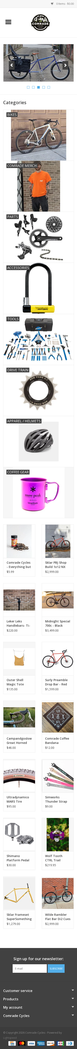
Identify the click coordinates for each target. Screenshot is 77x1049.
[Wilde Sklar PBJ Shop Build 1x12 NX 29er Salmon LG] (58, 541)
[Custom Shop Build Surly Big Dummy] (38, 63)
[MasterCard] (21, 1043)
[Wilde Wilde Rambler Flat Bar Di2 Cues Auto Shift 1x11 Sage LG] (58, 893)
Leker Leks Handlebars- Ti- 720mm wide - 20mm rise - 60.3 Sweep (19, 623)
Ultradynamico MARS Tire (18, 799)
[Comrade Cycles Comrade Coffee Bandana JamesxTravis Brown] (58, 717)
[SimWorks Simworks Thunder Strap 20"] (58, 776)
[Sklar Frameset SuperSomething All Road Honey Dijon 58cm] (19, 893)
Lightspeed (10, 1038)
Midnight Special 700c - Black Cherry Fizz (57, 623)
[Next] (65, 65)
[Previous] (12, 65)
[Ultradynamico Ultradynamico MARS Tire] (19, 776)
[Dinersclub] (69, 1043)
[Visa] (31, 1043)
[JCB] (60, 1043)
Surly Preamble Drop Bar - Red (56, 682)
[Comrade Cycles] (47, 22)
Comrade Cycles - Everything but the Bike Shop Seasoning (19, 564)
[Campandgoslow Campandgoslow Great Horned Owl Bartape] (19, 717)
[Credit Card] (11, 1043)
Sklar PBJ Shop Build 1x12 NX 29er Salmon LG (56, 564)
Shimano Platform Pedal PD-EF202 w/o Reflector (18, 858)
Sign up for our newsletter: (38, 959)
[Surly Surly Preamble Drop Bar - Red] (58, 658)
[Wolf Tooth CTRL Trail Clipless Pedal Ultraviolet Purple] (58, 834)
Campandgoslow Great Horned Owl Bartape (19, 740)
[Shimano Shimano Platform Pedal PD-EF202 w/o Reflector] (19, 834)
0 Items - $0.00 (65, 4)
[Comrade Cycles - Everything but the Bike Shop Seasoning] (19, 541)
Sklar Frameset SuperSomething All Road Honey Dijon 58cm (19, 917)
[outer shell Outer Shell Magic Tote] (19, 658)
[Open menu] (8, 22)
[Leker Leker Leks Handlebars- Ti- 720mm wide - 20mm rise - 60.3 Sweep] (19, 600)
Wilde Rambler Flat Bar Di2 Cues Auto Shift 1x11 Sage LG (57, 917)
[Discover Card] (50, 1043)
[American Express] (40, 1043)
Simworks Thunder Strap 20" (56, 799)
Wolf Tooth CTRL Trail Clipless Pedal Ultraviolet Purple (55, 858)
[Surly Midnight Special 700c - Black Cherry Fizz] (58, 600)
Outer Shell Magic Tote (15, 682)
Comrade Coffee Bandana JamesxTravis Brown (57, 740)
